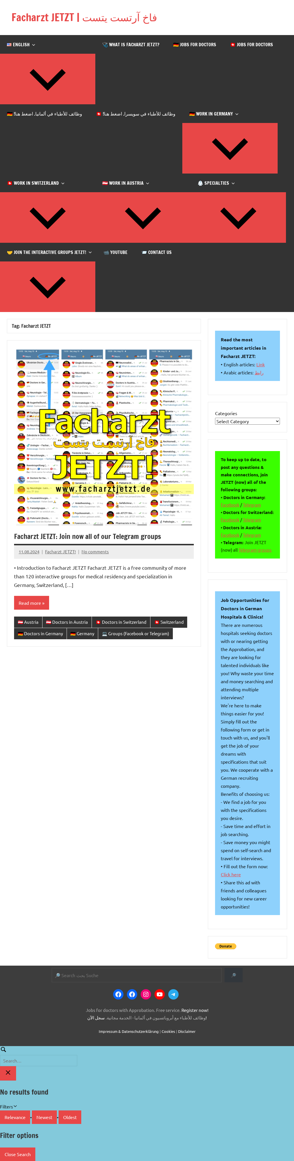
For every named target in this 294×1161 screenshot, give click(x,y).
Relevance (15, 1117)
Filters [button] (14, 1106)
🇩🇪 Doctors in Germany (40, 633)
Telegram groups (255, 549)
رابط (259, 372)
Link (260, 364)
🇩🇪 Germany (82, 633)
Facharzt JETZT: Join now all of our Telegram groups (87, 536)
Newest (44, 1117)
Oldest (70, 1117)
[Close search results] (8, 1073)
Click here (231, 874)
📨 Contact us (156, 252)
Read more (30, 603)
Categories (226, 413)
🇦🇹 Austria (28, 622)
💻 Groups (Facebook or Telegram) (135, 633)
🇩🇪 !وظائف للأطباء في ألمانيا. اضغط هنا (44, 114)
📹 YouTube (115, 252)
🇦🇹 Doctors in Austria (67, 622)
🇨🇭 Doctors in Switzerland (121, 622)
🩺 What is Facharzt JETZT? (130, 44)
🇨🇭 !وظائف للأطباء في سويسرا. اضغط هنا (135, 114)
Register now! (194, 1010)
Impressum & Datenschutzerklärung (129, 1031)
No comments (95, 551)
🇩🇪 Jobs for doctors (194, 44)
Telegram (252, 504)
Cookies (168, 1031)
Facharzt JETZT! (60, 551)
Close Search (18, 1154)
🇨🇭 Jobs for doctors (251, 44)
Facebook (230, 504)
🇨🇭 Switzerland (169, 622)
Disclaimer (187, 1031)
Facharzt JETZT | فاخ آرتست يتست (84, 17)
